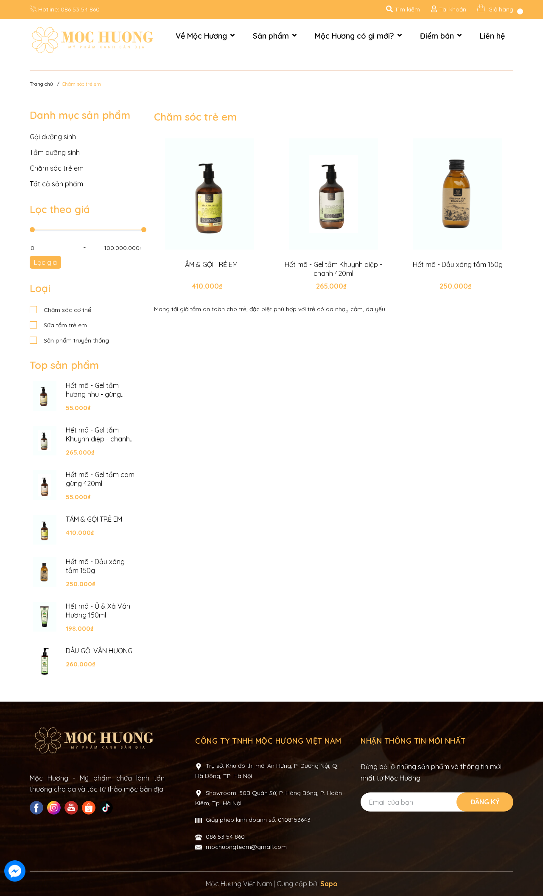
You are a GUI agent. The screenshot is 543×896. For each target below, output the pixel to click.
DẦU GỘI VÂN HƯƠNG (99, 650)
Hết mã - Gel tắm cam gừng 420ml (100, 479)
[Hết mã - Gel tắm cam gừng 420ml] (44, 485)
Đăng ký (485, 802)
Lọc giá (45, 262)
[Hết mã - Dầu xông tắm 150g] (44, 572)
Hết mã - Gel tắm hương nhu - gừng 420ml (93, 390)
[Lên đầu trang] (528, 871)
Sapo (329, 883)
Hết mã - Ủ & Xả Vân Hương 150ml (98, 610)
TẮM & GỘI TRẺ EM (94, 519)
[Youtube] (72, 808)
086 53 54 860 (80, 9)
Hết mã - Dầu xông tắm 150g (95, 566)
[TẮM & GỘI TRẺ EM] (44, 530)
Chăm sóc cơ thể (66, 310)
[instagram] (55, 808)
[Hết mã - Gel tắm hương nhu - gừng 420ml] (44, 396)
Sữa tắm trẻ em (64, 325)
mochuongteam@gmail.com (246, 847)
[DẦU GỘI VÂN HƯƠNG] (44, 661)
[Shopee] (90, 808)
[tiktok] (107, 808)
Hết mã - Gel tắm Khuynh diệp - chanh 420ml (98, 435)
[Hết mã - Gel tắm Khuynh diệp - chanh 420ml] (44, 440)
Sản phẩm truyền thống (75, 340)
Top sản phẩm (64, 365)
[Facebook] (37, 808)
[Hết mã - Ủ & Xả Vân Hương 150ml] (44, 617)
